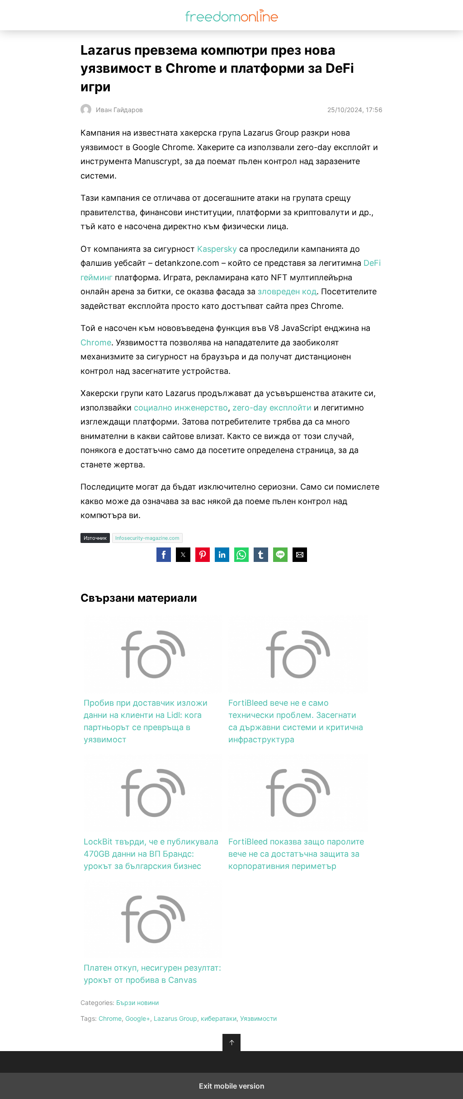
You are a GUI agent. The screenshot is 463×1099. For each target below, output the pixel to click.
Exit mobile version (232, 1085)
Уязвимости (258, 1018)
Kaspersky (217, 249)
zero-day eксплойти (272, 407)
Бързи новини (137, 1002)
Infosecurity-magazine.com (147, 538)
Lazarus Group (175, 1018)
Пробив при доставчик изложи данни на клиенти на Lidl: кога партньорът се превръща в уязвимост (146, 721)
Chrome (95, 342)
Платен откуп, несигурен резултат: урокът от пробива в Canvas (152, 974)
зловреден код (287, 291)
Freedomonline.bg (231, 15)
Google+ (137, 1018)
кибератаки (218, 1018)
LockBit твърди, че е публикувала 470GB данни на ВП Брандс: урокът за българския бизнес (151, 854)
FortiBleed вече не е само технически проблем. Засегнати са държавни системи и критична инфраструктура (295, 721)
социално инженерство (181, 407)
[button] (163, 554)
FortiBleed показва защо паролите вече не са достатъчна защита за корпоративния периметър (296, 854)
